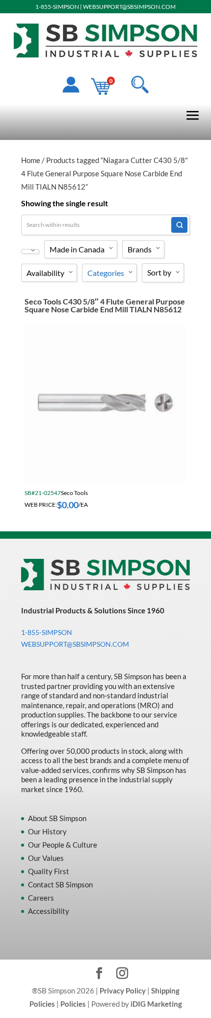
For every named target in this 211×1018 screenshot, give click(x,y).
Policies (73, 1003)
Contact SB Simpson (60, 884)
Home (30, 160)
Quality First (48, 871)
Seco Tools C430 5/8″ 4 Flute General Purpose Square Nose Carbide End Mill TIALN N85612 (105, 305)
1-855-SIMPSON (57, 6)
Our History (47, 831)
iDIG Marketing (156, 1003)
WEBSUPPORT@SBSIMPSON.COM (129, 6)
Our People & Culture (62, 844)
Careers (41, 897)
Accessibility (48, 911)
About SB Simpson (57, 818)
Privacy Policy (123, 990)
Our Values (46, 857)
